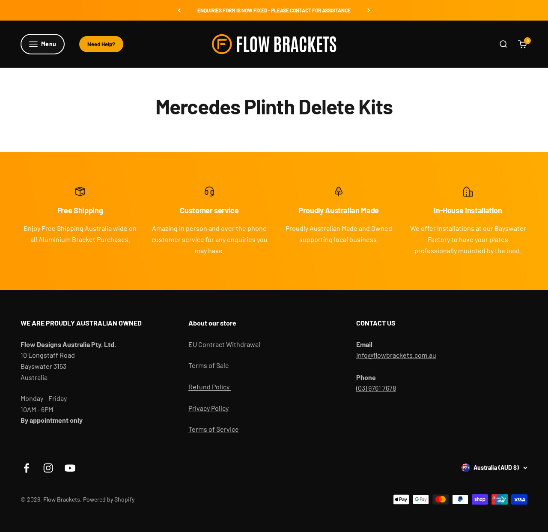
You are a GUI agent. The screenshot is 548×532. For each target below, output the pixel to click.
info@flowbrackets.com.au (396, 355)
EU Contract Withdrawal (224, 344)
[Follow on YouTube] (70, 468)
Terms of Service (213, 429)
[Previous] (179, 10)
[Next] (368, 10)
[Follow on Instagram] (48, 468)
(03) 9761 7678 (376, 388)
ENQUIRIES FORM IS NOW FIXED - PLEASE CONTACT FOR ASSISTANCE (274, 10)
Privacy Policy (208, 408)
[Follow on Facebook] (26, 468)
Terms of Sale (208, 365)
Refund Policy (209, 387)
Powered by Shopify (108, 499)
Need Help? (101, 44)
